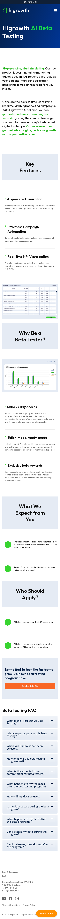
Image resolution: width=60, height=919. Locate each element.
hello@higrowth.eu (11, 890)
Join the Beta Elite (30, 686)
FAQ (4, 876)
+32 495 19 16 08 (30, 2)
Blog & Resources (10, 872)
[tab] (30, 722)
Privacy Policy (29, 905)
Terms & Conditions (11, 905)
